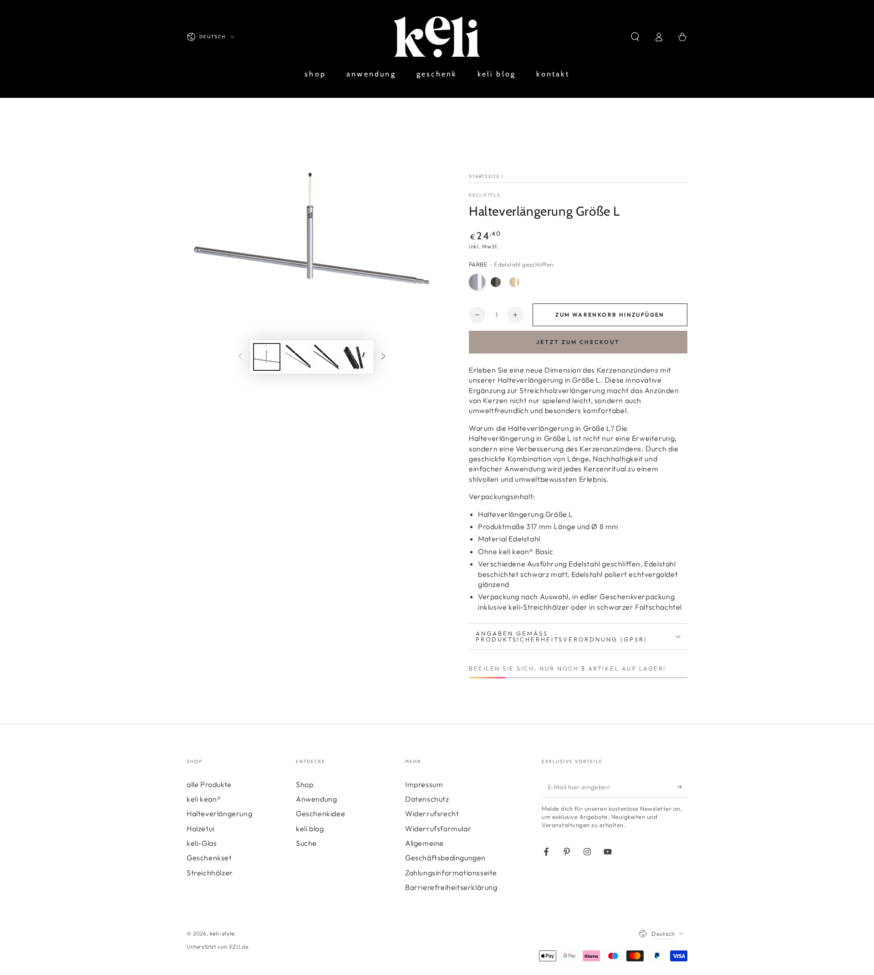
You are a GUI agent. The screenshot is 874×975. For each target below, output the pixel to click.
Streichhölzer (210, 872)
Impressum (424, 784)
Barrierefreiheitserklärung (451, 887)
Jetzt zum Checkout (578, 341)
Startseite (484, 176)
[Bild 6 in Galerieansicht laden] (357, 357)
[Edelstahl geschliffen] (477, 282)
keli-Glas (202, 843)
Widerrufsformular (438, 828)
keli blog (310, 828)
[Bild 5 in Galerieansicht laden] (326, 357)
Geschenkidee (320, 813)
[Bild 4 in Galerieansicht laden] (296, 357)
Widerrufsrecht (432, 813)
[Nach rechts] (383, 357)
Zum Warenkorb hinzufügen (610, 314)
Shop (304, 784)
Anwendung (316, 798)
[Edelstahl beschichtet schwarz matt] (496, 282)
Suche (306, 843)
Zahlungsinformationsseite (451, 872)
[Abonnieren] (682, 787)
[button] (635, 37)
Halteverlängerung (219, 813)
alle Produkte (209, 784)
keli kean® (204, 798)
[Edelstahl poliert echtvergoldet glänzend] (514, 282)
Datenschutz (427, 798)
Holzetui (200, 828)
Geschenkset (209, 857)
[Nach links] (240, 357)
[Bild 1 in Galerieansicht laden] (266, 357)
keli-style (484, 195)
